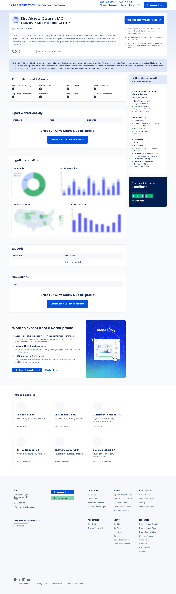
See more (17, 44)
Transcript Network (96, 503)
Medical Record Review (123, 499)
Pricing (142, 503)
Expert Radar (93, 499)
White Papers (144, 540)
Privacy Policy (41, 584)
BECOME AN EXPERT (108, 2)
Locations (118, 532)
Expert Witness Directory (149, 524)
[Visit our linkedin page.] (23, 579)
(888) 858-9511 (125, 2)
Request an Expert (155, 5)
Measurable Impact (122, 544)
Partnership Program (147, 499)
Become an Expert (62, 498)
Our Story (118, 524)
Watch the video (53, 370)
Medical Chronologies (97, 507)
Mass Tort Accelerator (123, 507)
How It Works (144, 495)
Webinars (143, 544)
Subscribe (21, 526)
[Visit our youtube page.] (28, 579)
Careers (117, 536)
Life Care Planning (121, 511)
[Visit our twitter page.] (19, 579)
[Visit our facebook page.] (15, 579)
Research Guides (121, 503)
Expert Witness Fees (147, 528)
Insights (142, 552)
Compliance (57, 584)
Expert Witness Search (123, 495)
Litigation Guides (146, 536)
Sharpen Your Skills (95, 528)
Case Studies (144, 548)
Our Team (118, 528)
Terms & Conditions (74, 584)
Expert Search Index (147, 532)
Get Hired (92, 524)
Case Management (96, 495)
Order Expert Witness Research (144, 19)
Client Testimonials (122, 540)
